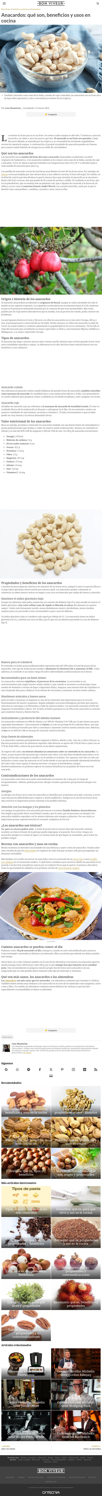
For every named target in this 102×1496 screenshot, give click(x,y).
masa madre (30, 851)
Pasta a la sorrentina (92, 1449)
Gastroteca (7, 1037)
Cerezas (90, 1457)
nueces (4, 174)
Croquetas (46, 1460)
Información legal (36, 1477)
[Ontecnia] (51, 1493)
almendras (10, 980)
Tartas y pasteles (24, 1460)
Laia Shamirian (20, 1044)
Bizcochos (36, 1460)
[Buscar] (98, 3)
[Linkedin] (84, 1069)
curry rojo (78, 859)
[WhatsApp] (17, 1069)
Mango (50, 1457)
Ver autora (27, 1053)
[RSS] (96, 1069)
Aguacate (87, 1460)
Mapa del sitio (51, 1482)
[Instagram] (73, 1069)
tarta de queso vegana (68, 868)
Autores (21, 1477)
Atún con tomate (8, 1449)
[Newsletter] (51, 1075)
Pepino (57, 1457)
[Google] (6, 1069)
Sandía (82, 1457)
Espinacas (47, 1462)
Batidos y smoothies (28, 1457)
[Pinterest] (62, 1069)
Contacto (92, 1477)
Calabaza (71, 1460)
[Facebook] (40, 1069)
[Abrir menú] (4, 3)
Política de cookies (77, 1477)
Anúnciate (10, 1477)
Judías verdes (73, 1457)
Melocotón (42, 1457)
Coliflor (79, 1460)
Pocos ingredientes (58, 1460)
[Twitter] (51, 1069)
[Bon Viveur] (51, 3)
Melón (64, 1457)
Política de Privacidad (56, 1477)
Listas (55, 1462)
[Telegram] (28, 1069)
